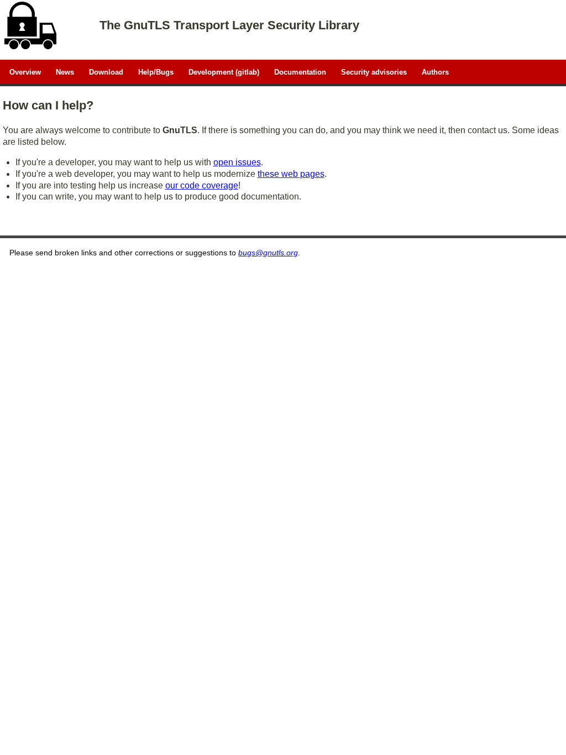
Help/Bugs (156, 71)
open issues (237, 162)
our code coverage (201, 185)
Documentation (300, 71)
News (65, 71)
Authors (435, 71)
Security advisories (374, 71)
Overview (25, 71)
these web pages (291, 174)
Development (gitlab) (223, 71)
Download (106, 71)
